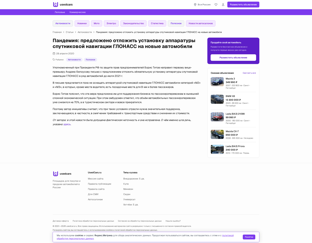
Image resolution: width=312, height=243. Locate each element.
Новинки (82, 23)
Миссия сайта (95, 178)
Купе (126, 183)
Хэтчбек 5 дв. (130, 204)
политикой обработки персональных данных (136, 230)
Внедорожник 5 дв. (133, 178)
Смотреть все (249, 73)
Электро (111, 23)
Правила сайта (96, 189)
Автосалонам (95, 199)
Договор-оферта (61, 221)
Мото (96, 23)
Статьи (69, 32)
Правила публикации (99, 183)
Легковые (60, 12)
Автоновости (62, 23)
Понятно (249, 237)
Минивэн (128, 189)
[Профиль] (223, 4)
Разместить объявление (243, 4)
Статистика (157, 23)
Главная (57, 32)
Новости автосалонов (201, 23)
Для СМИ (93, 194)
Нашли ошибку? (173, 221)
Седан (126, 194)
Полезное (176, 23)
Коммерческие (78, 12)
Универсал (129, 199)
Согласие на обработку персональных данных (140, 221)
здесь (67, 124)
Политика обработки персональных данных (93, 221)
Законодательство (133, 23)
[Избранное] (216, 4)
